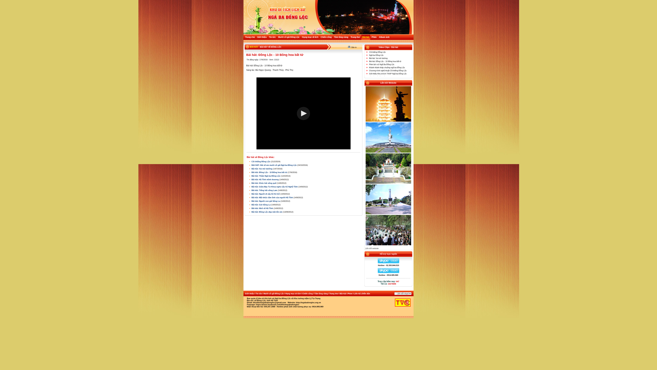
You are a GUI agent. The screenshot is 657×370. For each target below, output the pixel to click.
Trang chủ (250, 37)
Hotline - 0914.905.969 (388, 275)
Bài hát (365, 37)
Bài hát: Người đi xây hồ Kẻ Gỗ (266, 194)
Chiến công (326, 37)
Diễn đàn (366, 294)
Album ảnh (384, 37)
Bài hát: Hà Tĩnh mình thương (265, 179)
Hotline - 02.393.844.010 (388, 265)
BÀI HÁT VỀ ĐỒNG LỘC (270, 47)
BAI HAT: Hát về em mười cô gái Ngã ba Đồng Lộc (274, 165)
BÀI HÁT (254, 47)
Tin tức (272, 37)
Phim (374, 37)
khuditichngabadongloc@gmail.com (269, 302)
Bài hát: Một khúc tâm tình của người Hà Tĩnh (272, 197)
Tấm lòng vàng (341, 37)
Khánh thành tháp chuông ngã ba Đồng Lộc (387, 67)
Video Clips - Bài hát (388, 47)
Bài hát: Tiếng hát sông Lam (265, 190)
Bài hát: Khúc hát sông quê (264, 183)
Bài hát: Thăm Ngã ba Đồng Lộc (266, 176)
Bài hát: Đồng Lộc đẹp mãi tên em (267, 212)
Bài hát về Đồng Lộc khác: (260, 157)
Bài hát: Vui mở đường (262, 169)
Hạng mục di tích (310, 37)
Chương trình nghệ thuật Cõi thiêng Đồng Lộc (388, 71)
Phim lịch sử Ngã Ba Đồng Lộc (381, 64)
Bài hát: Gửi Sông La (261, 205)
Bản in (354, 47)
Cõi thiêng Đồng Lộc (261, 162)
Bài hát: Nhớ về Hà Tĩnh (263, 208)
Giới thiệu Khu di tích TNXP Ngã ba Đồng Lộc (388, 74)
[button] (303, 113)
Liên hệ (357, 294)
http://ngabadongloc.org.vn (308, 302)
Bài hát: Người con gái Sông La (266, 201)
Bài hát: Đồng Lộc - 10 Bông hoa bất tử (270, 172)
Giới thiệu (262, 37)
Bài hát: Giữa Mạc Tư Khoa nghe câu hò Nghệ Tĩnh (275, 187)
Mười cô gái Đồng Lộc (289, 37)
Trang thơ (355, 37)
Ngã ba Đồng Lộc (376, 55)
